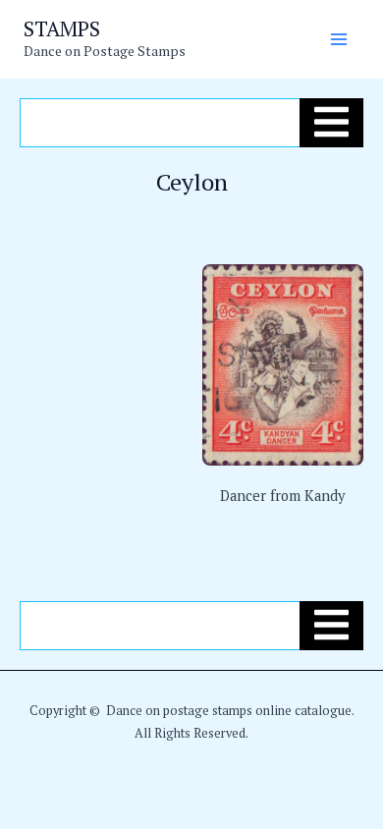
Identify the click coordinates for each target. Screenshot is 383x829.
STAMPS (62, 28)
